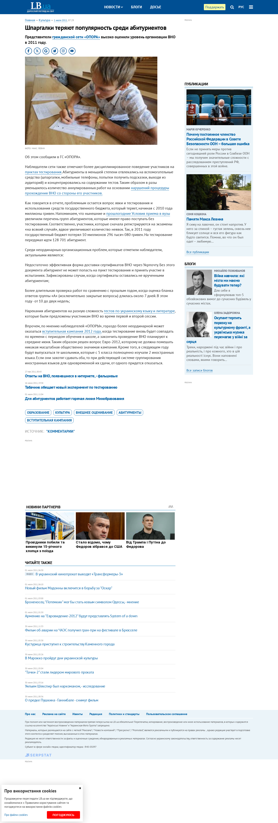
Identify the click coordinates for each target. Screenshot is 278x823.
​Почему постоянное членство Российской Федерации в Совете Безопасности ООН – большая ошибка (217, 139)
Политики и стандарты (124, 714)
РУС (241, 7)
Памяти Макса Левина (204, 219)
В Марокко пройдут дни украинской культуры (61, 658)
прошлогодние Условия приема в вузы (138, 213)
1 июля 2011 (60, 20)
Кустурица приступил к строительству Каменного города (70, 644)
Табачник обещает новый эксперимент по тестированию (71, 387)
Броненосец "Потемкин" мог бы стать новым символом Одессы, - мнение (82, 602)
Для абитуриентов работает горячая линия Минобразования (74, 398)
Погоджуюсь (63, 815)
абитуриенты (130, 412)
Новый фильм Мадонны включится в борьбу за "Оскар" (68, 588)
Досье (155, 7)
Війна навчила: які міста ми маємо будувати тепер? (229, 280)
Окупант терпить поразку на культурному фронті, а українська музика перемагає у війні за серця (218, 329)
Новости (112, 7)
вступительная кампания (49, 420)
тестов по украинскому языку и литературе (139, 310)
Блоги (136, 7)
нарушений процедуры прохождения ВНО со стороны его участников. (97, 190)
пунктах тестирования (43, 172)
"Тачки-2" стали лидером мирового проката (59, 672)
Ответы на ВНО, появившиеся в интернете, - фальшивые (71, 375)
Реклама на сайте (54, 714)
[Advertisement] (100, 469)
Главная (30, 20)
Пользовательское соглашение (166, 714)
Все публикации (197, 252)
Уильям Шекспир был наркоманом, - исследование (65, 686)
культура (62, 412)
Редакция (95, 714)
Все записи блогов (199, 370)
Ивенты (77, 714)
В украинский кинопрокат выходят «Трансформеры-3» (74, 574)
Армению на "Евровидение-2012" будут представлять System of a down (81, 615)
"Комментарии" (60, 431)
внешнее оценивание (94, 412)
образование (38, 412)
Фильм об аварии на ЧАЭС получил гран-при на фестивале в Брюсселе (81, 630)
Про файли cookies (16, 815)
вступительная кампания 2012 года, (71, 331)
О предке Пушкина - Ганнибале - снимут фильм (61, 700)
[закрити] (80, 788)
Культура (44, 20)
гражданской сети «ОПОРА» (76, 36)
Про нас (30, 714)
